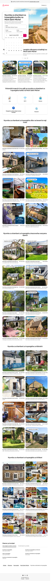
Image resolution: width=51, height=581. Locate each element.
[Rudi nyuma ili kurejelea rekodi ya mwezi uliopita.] (6, 35)
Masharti (27, 578)
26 (11, 50)
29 (18, 50)
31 (6, 53)
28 (16, 50)
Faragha (22, 578)
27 (13, 50)
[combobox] (16, 27)
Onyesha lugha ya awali (34, 1)
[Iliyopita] (23, 58)
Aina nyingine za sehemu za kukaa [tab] (9, 545)
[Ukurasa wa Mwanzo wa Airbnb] (5, 5)
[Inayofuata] (27, 58)
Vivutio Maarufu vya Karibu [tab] (23, 545)
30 (21, 50)
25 (9, 50)
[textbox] (10, 31)
